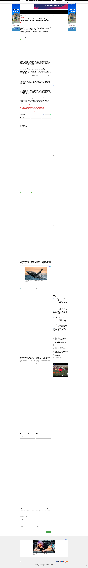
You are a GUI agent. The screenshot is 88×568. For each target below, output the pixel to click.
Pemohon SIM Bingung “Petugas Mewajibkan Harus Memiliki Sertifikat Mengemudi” (60, 342)
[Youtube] (63, 562)
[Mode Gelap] (67, 2)
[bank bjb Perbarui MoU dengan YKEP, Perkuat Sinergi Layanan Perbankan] (60, 318)
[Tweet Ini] (45, 114)
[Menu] (20, 2)
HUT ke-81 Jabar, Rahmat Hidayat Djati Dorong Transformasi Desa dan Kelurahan (32, 107)
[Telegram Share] (49, 114)
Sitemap (51, 564)
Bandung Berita (24, 22)
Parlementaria (22, 17)
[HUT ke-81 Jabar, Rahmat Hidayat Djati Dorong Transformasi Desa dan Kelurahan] (47, 153)
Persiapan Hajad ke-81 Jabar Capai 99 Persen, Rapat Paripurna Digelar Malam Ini (35, 189)
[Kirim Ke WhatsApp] (50, 114)
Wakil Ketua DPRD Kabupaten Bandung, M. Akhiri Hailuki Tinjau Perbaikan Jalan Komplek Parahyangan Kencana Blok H (62, 332)
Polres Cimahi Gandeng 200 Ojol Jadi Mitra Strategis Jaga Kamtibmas (58, 0)
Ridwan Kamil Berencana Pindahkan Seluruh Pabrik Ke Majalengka (60, 339)
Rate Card (48, 564)
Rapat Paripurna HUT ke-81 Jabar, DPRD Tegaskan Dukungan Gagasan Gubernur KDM (33, 104)
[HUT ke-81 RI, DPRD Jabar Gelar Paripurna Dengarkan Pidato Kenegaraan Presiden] (47, 226)
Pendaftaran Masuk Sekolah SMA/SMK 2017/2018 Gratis (61, 355)
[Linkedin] (62, 562)
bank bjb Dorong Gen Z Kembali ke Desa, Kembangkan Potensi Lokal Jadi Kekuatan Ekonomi (63, 309)
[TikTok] (65, 561)
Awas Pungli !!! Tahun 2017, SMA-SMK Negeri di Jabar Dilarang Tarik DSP (60, 345)
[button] (65, 2)
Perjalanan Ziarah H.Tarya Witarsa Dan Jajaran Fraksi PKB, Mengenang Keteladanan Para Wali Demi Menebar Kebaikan (62, 315)
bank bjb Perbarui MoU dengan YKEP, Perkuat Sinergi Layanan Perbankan (32, 0)
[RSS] (67, 562)
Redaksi (36, 564)
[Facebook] (57, 562)
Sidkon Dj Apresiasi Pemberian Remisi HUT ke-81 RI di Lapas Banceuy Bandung (32, 108)
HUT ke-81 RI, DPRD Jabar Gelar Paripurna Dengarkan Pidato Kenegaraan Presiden (33, 111)
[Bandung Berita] (23, 6)
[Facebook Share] (43, 114)
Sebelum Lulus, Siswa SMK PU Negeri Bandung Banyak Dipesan (60, 348)
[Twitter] (58, 562)
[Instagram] (60, 562)
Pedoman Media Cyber (42, 564)
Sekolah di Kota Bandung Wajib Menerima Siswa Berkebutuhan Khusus (61, 352)
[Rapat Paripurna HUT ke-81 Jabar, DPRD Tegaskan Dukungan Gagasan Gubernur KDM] (25, 121)
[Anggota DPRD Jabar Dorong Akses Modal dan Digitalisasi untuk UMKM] (36, 226)
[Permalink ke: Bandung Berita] (21, 22)
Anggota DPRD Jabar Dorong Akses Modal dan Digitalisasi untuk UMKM (31, 109)
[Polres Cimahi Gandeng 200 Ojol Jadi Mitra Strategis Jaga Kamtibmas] (60, 324)
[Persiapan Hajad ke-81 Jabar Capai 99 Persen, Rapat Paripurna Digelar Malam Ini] (36, 153)
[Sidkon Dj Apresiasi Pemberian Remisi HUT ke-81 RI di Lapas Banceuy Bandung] (25, 226)
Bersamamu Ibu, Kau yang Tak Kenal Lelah (60, 358)
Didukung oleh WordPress (41, 565)
